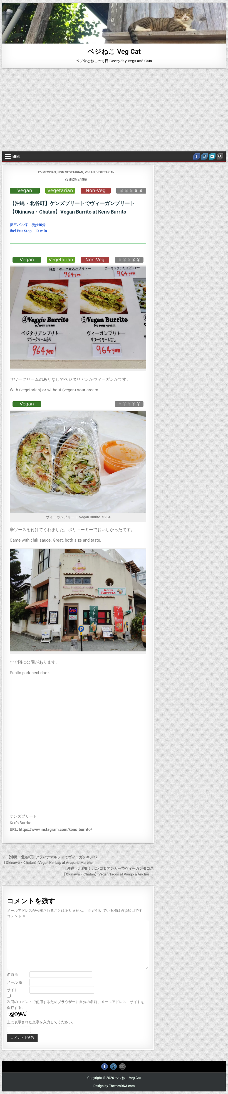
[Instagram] (204, 156)
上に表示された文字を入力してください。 (41, 1022)
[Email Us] (212, 156)
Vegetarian (105, 172)
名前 (13, 975)
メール (14, 982)
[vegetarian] (60, 190)
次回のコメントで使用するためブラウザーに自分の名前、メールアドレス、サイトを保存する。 (75, 1005)
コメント (16, 916)
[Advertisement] (114, 110)
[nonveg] (96, 190)
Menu (16, 156)
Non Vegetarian (70, 172)
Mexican (49, 172)
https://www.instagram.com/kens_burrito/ (55, 829)
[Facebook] (196, 156)
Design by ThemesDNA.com (114, 1086)
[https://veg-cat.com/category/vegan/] (25, 190)
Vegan (90, 172)
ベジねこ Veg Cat (114, 51)
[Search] (220, 156)
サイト (12, 990)
